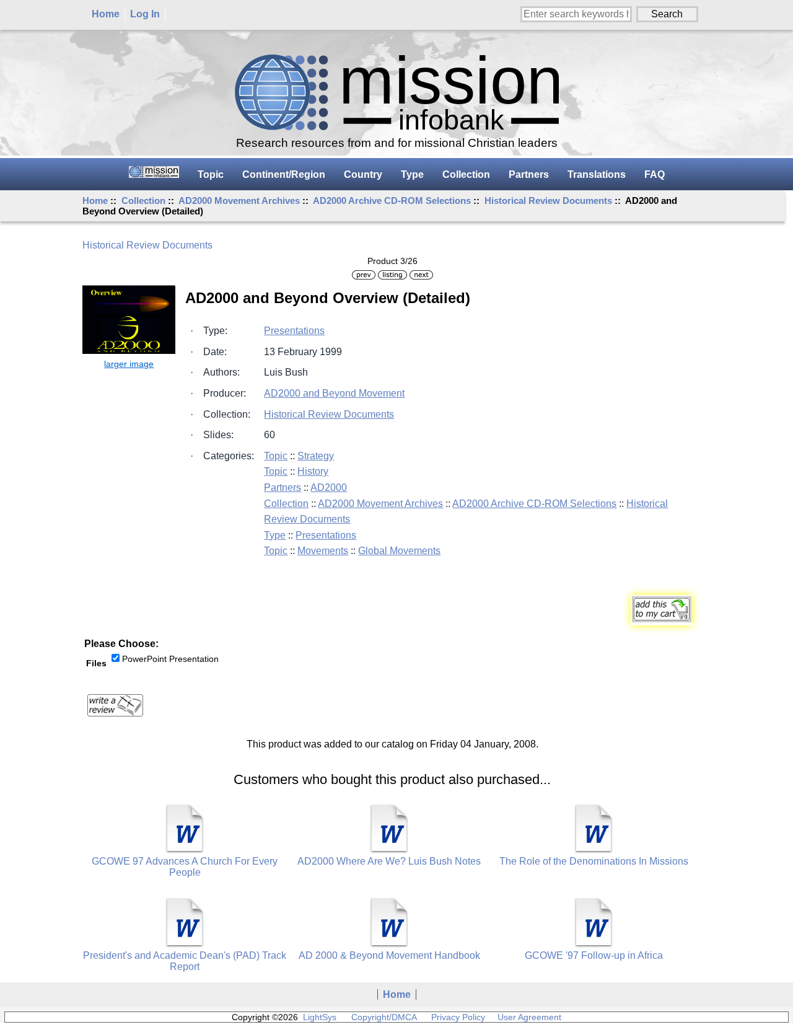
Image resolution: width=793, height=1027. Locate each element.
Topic (211, 174)
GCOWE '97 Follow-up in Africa (594, 955)
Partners (529, 174)
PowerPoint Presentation (170, 659)
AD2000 (328, 487)
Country (363, 174)
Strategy (315, 456)
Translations (596, 174)
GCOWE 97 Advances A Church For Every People (185, 867)
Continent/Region (283, 174)
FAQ (654, 174)
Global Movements (399, 550)
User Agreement (529, 1017)
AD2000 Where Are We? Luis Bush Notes (389, 861)
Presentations (294, 330)
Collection (143, 200)
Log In (145, 14)
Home (106, 14)
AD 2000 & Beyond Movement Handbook (389, 955)
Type (412, 174)
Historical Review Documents (548, 200)
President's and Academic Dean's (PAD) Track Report (184, 961)
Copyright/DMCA (383, 1017)
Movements (322, 550)
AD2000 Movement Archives (239, 200)
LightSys (319, 1017)
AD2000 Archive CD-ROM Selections (392, 200)
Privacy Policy (458, 1017)
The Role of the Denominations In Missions (593, 861)
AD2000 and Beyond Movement (334, 393)
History (312, 471)
